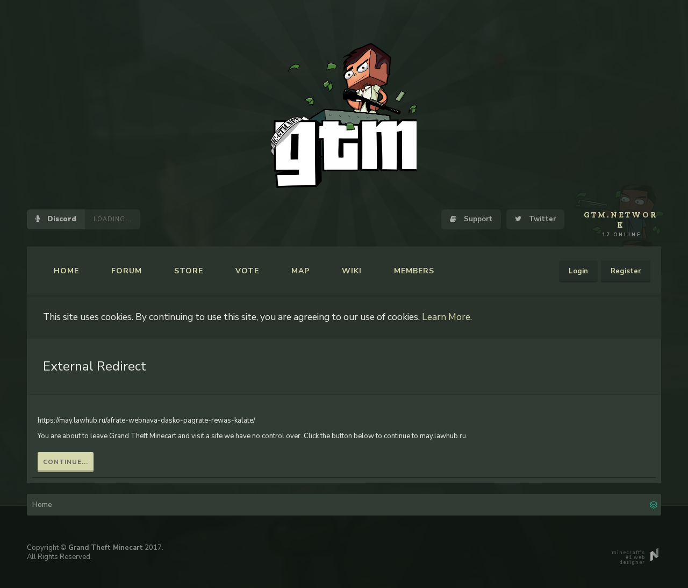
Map (300, 271)
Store (188, 271)
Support (477, 219)
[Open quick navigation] (653, 504)
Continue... (65, 462)
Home (66, 271)
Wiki (352, 271)
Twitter (541, 219)
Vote (247, 271)
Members (414, 271)
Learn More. (447, 316)
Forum (126, 271)
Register (626, 271)
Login (578, 271)
